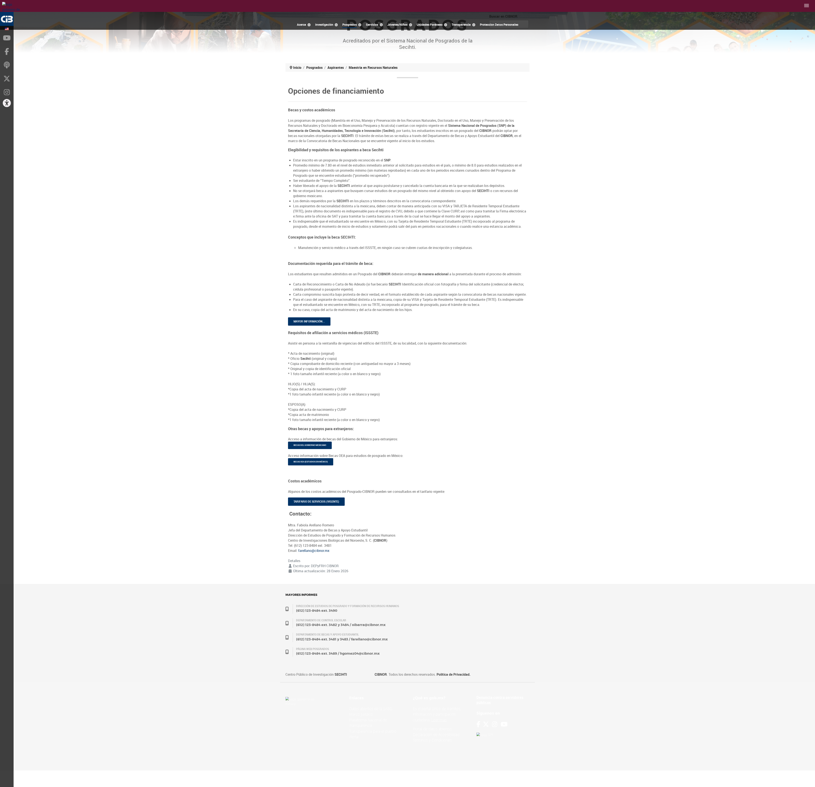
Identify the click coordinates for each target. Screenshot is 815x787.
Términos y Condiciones (432, 740)
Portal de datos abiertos (432, 728)
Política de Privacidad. (454, 674)
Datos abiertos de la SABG (370, 708)
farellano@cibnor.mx (313, 550)
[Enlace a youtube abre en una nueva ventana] (504, 724)
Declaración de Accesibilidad (436, 734)
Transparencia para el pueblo (372, 731)
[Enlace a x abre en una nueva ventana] (487, 724)
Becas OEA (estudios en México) (311, 461)
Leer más (439, 719)
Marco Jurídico (361, 714)
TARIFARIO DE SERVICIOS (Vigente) (316, 501)
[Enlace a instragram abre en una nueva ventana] (494, 724)
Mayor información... (309, 321)
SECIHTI (340, 674)
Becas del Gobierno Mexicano (310, 445)
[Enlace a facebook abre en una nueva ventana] (478, 724)
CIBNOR (381, 674)
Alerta (353, 736)
